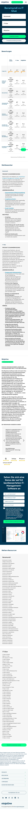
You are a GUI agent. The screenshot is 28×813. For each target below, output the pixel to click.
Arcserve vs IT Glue (6, 696)
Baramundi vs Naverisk (7, 615)
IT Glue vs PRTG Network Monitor (9, 726)
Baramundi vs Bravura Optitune (9, 627)
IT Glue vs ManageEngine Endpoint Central (11, 723)
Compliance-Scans (10, 199)
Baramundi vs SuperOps (7, 641)
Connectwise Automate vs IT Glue (9, 718)
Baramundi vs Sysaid (6, 578)
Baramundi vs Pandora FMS (8, 581)
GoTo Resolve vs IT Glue (7, 690)
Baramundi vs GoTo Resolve (8, 596)
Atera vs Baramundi (6, 633)
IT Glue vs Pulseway (6, 698)
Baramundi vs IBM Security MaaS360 (10, 583)
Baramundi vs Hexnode (7, 592)
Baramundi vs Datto (6, 591)
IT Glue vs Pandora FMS (7, 675)
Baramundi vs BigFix (6, 602)
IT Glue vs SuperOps (6, 693)
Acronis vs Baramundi (7, 573)
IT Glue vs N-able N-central (8, 708)
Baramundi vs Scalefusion (7, 579)
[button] (4, 440)
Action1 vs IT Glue (6, 667)
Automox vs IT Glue (6, 734)
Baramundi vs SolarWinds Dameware (10, 607)
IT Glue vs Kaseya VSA (7, 716)
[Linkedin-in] (3, 797)
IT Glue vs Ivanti (5, 700)
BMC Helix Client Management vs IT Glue (10, 680)
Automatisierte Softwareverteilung (15, 192)
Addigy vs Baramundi (7, 561)
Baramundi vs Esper (6, 566)
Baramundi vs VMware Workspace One (10, 576)
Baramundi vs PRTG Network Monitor (10, 628)
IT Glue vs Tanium (6, 737)
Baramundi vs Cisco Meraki (8, 569)
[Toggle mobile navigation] (26, 2)
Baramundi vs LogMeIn (7, 622)
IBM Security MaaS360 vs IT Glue (9, 677)
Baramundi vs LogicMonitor (8, 632)
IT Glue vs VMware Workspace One (9, 670)
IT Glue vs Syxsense (6, 695)
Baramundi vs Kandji (6, 560)
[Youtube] (6, 797)
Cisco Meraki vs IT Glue (7, 665)
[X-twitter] (18, 797)
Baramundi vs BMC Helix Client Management (11, 586)
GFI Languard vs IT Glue (7, 657)
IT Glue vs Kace (5, 669)
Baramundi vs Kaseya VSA (7, 623)
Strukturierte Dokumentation (13, 272)
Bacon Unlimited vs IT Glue (8, 687)
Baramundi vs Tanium (7, 605)
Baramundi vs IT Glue (7, 597)
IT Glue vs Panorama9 (7, 706)
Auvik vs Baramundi (6, 637)
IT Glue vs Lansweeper (7, 736)
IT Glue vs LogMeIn (6, 724)
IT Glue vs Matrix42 (6, 692)
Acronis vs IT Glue (6, 701)
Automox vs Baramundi (7, 635)
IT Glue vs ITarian (6, 685)
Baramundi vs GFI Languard (8, 563)
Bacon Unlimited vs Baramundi (9, 587)
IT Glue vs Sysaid (6, 672)
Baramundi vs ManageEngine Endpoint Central (12, 617)
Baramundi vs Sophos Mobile (8, 568)
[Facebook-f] (9, 797)
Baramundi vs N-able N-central (9, 620)
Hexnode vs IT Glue (6, 683)
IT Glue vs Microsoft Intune (8, 721)
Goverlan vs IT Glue (6, 729)
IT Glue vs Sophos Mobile (7, 662)
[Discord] (15, 797)
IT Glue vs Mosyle (6, 659)
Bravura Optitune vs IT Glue (8, 719)
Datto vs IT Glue (5, 711)
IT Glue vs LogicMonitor (7, 728)
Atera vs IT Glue (5, 732)
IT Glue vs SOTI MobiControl (8, 678)
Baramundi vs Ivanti (6, 599)
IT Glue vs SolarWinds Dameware (9, 713)
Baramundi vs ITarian (7, 594)
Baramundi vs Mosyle (7, 565)
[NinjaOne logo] (5, 2)
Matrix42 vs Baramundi (7, 640)
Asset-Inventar (9, 208)
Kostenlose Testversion (17, 2)
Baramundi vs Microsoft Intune (9, 619)
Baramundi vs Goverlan (7, 638)
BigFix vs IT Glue (5, 656)
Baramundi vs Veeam (6, 612)
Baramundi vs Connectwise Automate (10, 630)
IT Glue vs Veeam (6, 705)
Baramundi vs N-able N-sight (8, 614)
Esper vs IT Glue (5, 660)
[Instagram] (12, 797)
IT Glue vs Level (5, 688)
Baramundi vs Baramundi (7, 589)
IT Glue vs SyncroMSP (6, 714)
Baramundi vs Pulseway (7, 601)
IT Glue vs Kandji (6, 654)
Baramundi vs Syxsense (7, 643)
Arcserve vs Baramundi (7, 609)
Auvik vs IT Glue (5, 731)
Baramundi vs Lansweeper (8, 604)
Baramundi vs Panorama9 (7, 610)
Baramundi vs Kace (6, 574)
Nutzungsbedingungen (19, 806)
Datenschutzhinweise (11, 516)
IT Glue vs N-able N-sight (7, 710)
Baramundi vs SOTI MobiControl (9, 584)
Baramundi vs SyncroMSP (7, 625)
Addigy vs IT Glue (6, 664)
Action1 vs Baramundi (7, 571)
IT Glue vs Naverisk (6, 703)
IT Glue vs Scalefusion (7, 674)
